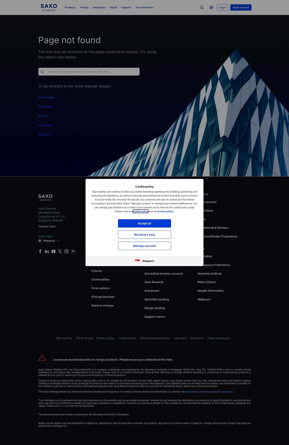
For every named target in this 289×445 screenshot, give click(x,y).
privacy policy (165, 211)
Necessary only (144, 234)
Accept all (144, 223)
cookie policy (140, 211)
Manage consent (144, 245)
